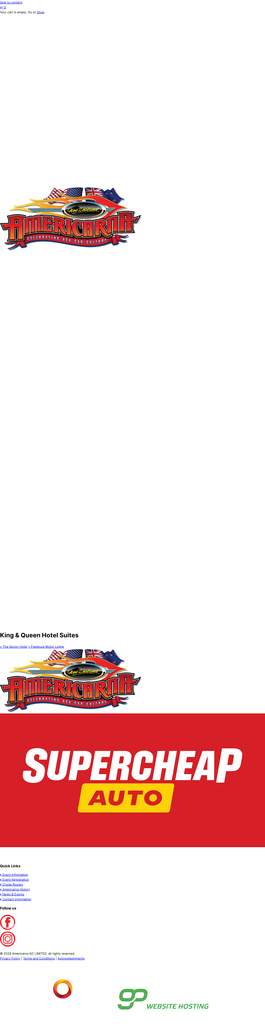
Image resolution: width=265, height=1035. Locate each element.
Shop (40, 12)
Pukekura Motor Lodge (46, 647)
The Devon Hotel (13, 647)
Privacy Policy (10, 958)
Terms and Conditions (39, 958)
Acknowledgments (71, 958)
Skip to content (11, 2)
